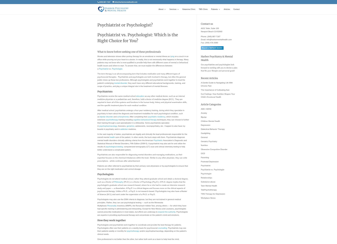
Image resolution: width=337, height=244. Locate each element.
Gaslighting (205, 133)
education (140, 96)
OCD (203, 153)
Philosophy (118, 182)
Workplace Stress (208, 198)
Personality (112, 206)
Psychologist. (117, 69)
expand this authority (166, 212)
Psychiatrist (103, 69)
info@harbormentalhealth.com (219, 39)
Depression (205, 125)
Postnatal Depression (210, 162)
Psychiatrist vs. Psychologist (212, 170)
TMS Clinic (203, 9)
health (112, 137)
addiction (124, 129)
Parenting (205, 157)
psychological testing (114, 147)
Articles (227, 9)
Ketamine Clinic (188, 9)
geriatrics (130, 126)
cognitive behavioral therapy (145, 120)
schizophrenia (123, 117)
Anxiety (204, 113)
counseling (162, 228)
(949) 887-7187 (213, 36)
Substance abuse (208, 182)
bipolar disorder (106, 117)
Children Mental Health (210, 121)
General (204, 137)
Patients (214, 9)
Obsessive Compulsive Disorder (214, 149)
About (160, 9)
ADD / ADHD (206, 109)
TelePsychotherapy (209, 190)
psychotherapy (112, 120)
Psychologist (206, 174)
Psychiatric (158, 140)
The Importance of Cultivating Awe (215, 90)
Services (172, 9)
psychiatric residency (156, 117)
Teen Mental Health (209, 186)
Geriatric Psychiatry (209, 141)
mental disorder (120, 83)
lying (172, 56)
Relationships (206, 178)
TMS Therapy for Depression (213, 194)
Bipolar (204, 117)
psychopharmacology (108, 126)
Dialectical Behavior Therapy (213, 129)
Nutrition (204, 145)
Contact (236, 9)
